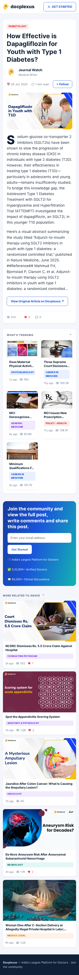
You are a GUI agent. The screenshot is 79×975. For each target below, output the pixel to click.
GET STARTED (62, 6)
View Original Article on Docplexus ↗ (37, 301)
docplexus (23, 6)
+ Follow (62, 84)
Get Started (20, 549)
